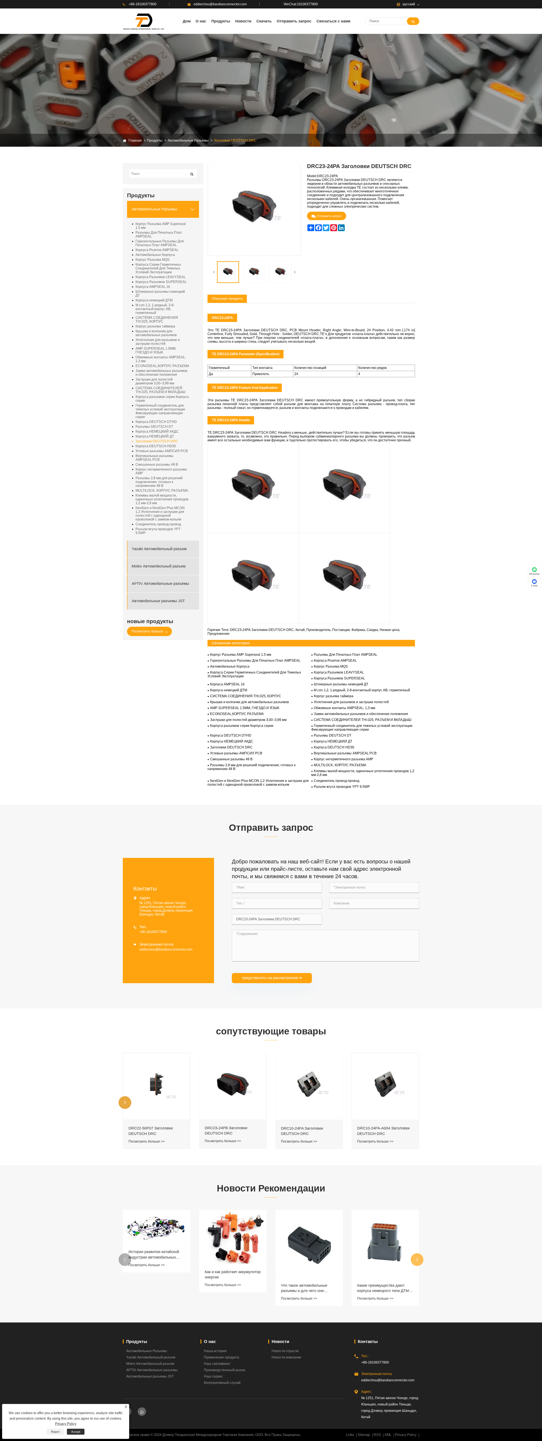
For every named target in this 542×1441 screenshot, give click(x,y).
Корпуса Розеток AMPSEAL (157, 250)
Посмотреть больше (148, 631)
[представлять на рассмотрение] (413, 21)
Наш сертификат (217, 1363)
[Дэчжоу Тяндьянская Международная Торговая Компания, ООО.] (143, 21)
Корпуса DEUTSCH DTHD (156, 422)
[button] (125, 1102)
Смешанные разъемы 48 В (157, 464)
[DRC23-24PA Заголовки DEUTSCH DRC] (228, 272)
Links (350, 1435)
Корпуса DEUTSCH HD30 (156, 446)
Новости (280, 1341)
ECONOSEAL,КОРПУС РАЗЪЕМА (162, 366)
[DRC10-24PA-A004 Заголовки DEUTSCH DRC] (309, 1086)
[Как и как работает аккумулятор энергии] (156, 1237)
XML (387, 1435)
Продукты (154, 140)
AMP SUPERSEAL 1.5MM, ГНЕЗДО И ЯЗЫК (156, 350)
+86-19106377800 (142, 4)
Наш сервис (213, 1376)
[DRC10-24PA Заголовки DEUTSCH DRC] (233, 1086)
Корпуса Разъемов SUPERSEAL (161, 282)
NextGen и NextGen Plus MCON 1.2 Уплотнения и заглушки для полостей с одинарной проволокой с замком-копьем (160, 513)
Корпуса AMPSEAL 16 (153, 286)
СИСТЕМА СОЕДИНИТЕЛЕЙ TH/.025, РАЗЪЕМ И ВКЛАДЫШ (160, 390)
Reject (55, 1431)
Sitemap (364, 1435)
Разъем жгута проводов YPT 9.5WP (158, 531)
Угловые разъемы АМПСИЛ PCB (162, 451)
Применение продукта (221, 1357)
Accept (75, 1431)
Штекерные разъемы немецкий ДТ (160, 293)
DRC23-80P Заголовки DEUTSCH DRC (377, 1130)
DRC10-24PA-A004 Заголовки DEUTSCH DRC (307, 1131)
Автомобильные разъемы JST (158, 601)
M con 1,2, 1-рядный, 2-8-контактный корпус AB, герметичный (155, 309)
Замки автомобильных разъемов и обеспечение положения (161, 372)
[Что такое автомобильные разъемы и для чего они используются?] (233, 1243)
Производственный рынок (224, 1370)
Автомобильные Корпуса (155, 255)
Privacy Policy (405, 1435)
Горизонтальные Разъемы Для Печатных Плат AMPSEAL (160, 243)
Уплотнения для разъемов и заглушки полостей (158, 341)
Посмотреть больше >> (147, 1141)
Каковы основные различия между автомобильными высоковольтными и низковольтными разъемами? (383, 1288)
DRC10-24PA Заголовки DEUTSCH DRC (226, 1131)
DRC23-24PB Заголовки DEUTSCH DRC (150, 1130)
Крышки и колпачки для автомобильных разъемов (156, 333)
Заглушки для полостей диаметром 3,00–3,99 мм (155, 381)
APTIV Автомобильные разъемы (160, 584)
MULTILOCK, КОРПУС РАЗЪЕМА (162, 490)
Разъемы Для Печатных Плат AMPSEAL (159, 234)
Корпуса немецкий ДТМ (154, 300)
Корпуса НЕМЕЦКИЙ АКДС (157, 431)
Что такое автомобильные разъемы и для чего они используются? (228, 1288)
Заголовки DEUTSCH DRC (235, 140)
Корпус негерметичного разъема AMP (161, 471)
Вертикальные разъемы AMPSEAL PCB (154, 457)
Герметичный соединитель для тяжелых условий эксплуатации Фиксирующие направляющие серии (160, 411)
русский (408, 4)
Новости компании (286, 1357)
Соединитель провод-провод (158, 524)
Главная (135, 140)
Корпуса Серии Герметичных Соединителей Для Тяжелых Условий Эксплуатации (158, 268)
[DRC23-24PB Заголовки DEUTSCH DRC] (156, 1086)
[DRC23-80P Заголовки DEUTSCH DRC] (385, 1086)
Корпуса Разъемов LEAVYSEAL (161, 277)
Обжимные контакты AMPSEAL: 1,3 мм (161, 359)
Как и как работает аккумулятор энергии (156, 1274)
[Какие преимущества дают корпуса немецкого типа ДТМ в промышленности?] (309, 1243)
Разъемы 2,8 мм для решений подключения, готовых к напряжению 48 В (159, 481)
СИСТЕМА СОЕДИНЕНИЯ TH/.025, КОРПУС (157, 319)
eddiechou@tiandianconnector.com (220, 4)
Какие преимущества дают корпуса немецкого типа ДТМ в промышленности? (308, 1288)
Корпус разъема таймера (155, 326)
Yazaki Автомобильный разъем (159, 549)
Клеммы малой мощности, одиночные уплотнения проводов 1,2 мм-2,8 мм (162, 499)
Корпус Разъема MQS (153, 259)
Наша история (215, 1351)
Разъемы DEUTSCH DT (154, 426)
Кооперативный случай (222, 1382)
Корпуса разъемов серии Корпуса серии (162, 398)
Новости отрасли (285, 1351)
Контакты (368, 1341)
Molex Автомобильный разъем (158, 566)
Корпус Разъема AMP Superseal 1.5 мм (161, 225)
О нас (210, 1341)
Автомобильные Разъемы (188, 140)
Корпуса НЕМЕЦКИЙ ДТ (155, 436)
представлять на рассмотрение (272, 978)
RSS (377, 1435)
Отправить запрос (329, 216)
